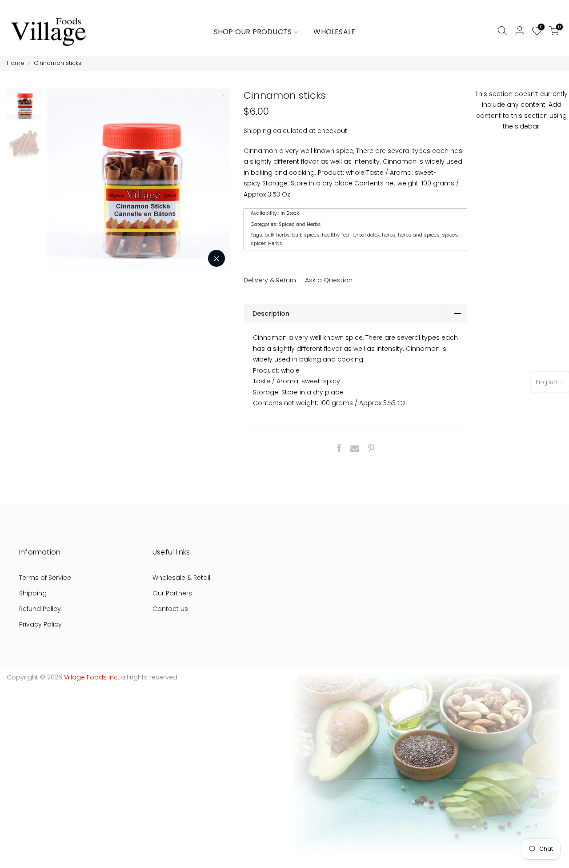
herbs (389, 234)
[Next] (221, 180)
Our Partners (172, 593)
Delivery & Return (270, 280)
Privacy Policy (40, 624)
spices (450, 234)
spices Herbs (266, 243)
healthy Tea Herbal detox (351, 234)
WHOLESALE (334, 32)
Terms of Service (45, 577)
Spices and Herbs (300, 223)
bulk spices (306, 234)
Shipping (257, 130)
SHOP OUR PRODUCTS (253, 32)
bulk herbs (277, 234)
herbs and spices (419, 234)
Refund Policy (40, 608)
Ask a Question (329, 280)
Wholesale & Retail (181, 577)
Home (15, 63)
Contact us (170, 608)
